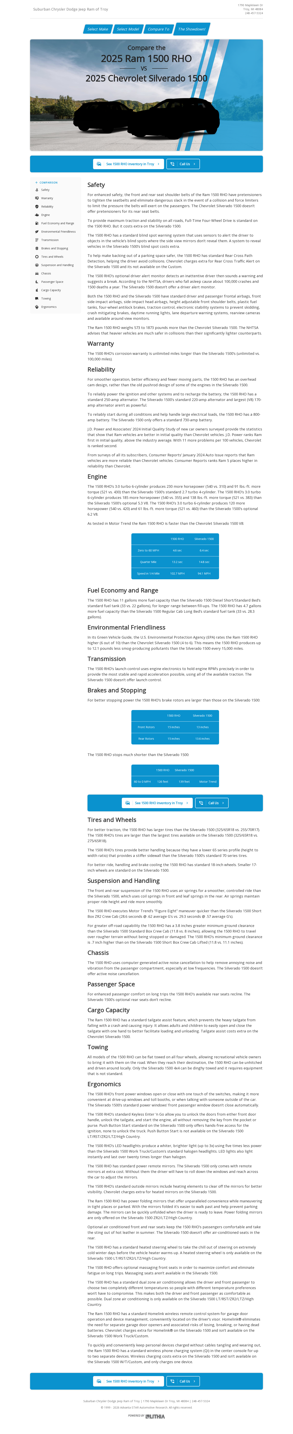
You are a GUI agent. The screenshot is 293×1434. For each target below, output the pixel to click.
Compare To (158, 29)
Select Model (128, 29)
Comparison (49, 182)
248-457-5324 (254, 13)
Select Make (98, 29)
